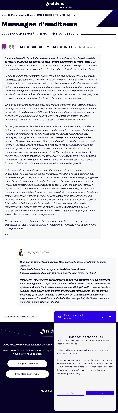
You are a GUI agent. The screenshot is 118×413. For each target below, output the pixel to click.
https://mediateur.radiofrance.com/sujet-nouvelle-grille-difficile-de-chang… (58, 273)
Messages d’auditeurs (22, 15)
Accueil (5, 15)
